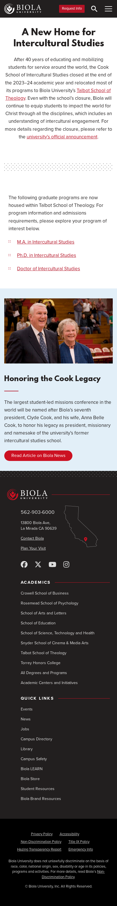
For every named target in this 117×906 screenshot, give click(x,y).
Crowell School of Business (45, 593)
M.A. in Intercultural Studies (45, 242)
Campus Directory (36, 739)
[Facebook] (24, 565)
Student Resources (38, 788)
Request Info (72, 8)
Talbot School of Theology (43, 653)
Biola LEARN (32, 768)
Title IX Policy (78, 841)
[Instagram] (66, 565)
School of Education (38, 623)
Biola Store (30, 778)
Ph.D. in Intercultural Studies (46, 255)
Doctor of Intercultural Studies (48, 269)
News (26, 719)
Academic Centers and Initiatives (49, 682)
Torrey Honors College (40, 662)
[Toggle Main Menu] (108, 8)
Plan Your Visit (33, 548)
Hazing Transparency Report (39, 849)
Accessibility (69, 834)
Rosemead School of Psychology (49, 603)
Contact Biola (32, 538)
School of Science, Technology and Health (58, 633)
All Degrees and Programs (44, 672)
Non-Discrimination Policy (41, 841)
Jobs (25, 729)
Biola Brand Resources (41, 798)
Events (27, 709)
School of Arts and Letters (43, 613)
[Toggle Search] (94, 8)
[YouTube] (52, 565)
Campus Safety (34, 759)
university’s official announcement (62, 137)
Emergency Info (80, 849)
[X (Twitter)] (38, 565)
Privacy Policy (42, 834)
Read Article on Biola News (38, 455)
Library (27, 749)
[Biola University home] (22, 9)
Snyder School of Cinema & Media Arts (55, 643)
